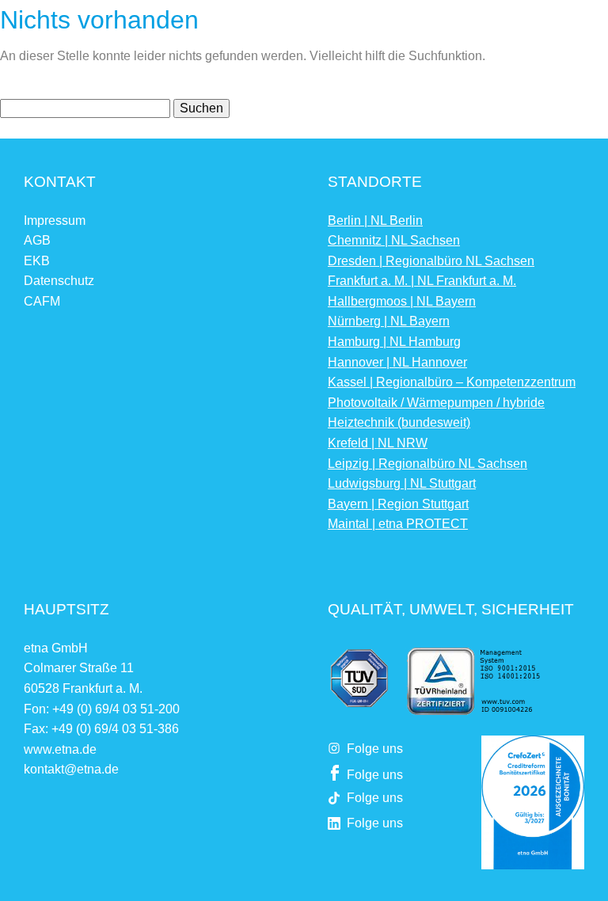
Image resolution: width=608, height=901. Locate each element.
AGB (37, 240)
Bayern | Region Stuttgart (398, 504)
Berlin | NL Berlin (375, 220)
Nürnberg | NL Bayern (389, 321)
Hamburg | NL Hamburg (394, 341)
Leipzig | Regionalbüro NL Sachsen (427, 463)
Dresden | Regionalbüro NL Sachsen (431, 261)
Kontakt (60, 181)
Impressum (55, 220)
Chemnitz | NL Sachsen (394, 240)
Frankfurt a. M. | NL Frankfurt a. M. (422, 280)
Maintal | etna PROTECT (398, 523)
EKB (37, 261)
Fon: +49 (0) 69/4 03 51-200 (102, 709)
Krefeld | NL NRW (378, 443)
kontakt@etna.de (71, 769)
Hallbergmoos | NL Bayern (402, 301)
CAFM (42, 301)
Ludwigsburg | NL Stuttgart (402, 483)
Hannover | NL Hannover (397, 362)
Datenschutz (59, 280)
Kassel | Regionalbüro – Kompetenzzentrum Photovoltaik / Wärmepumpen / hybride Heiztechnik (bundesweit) (452, 402)
